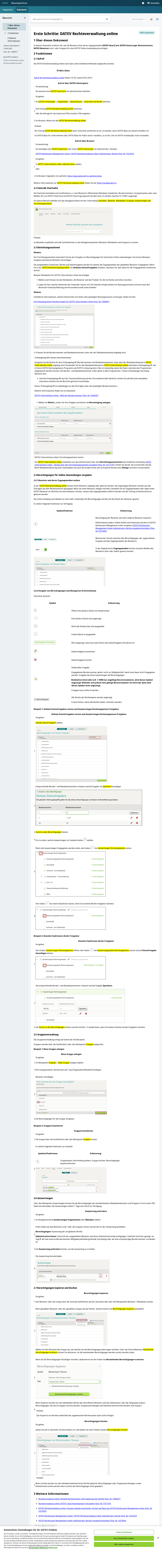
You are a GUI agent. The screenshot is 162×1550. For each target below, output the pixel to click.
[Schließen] (158, 1537)
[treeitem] (14, 27)
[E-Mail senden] (157, 19)
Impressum (53, 1547)
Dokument (22, 9)
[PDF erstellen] (151, 19)
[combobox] (68, 19)
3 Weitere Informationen (14, 39)
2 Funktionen (13, 33)
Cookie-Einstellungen (124, 1532)
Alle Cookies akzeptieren (123, 1544)
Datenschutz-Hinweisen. (38, 1547)
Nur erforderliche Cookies (124, 1538)
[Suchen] (107, 19)
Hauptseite (8, 9)
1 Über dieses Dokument (14, 26)
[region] (81, 1538)
